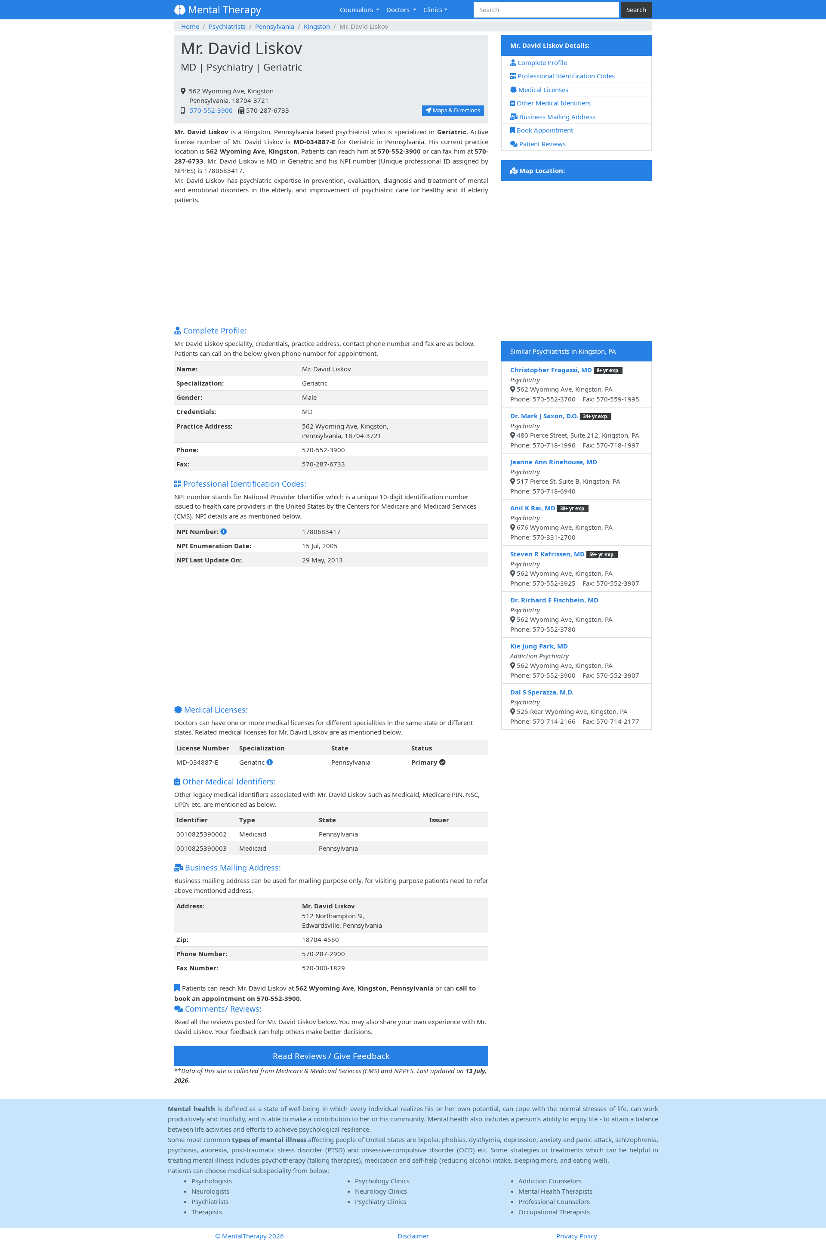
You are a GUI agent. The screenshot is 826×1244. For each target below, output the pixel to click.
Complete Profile (541, 62)
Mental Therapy (223, 9)
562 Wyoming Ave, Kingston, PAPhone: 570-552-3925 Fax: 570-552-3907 (574, 568)
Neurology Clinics (381, 1191)
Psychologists (211, 1180)
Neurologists (210, 1191)
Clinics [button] (432, 9)
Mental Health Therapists (555, 1191)
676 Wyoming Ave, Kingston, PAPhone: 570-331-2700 (561, 522)
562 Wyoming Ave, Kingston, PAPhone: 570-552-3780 (561, 614)
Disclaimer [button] (413, 1236)
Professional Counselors (554, 1201)
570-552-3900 (209, 110)
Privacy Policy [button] (576, 1236)
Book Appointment (544, 130)
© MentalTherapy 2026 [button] (249, 1236)
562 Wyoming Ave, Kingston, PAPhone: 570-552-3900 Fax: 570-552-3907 (574, 660)
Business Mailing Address (556, 116)
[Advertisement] (331, 264)
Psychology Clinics (382, 1180)
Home (190, 26)
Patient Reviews (542, 143)
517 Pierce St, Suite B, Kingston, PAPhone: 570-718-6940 (565, 476)
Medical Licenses (542, 89)
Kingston (317, 26)
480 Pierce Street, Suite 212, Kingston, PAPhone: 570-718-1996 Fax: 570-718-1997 (574, 430)
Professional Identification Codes (565, 75)
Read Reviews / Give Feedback (331, 1055)
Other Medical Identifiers (553, 103)
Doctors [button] (398, 9)
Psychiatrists (227, 26)
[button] (223, 531)
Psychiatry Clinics (380, 1201)
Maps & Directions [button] (455, 110)
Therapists (206, 1211)
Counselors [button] (357, 9)
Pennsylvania (274, 26)
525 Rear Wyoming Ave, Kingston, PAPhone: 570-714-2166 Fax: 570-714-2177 (574, 706)
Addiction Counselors (550, 1180)
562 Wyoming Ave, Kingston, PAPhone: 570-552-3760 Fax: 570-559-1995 (574, 384)
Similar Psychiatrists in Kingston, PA (563, 351)
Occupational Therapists (554, 1211)
